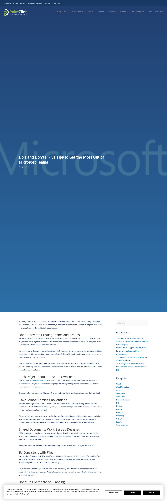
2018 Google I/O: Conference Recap (130, 363)
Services (101, 12)
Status (15, 3)
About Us (112, 12)
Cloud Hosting (77, 12)
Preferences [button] (24, 494)
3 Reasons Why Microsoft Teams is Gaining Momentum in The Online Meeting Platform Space (132, 341)
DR (117, 403)
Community (120, 393)
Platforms (124, 12)
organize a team (37, 380)
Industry (91, 12)
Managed (119, 412)
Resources (7, 3)
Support (23, 3)
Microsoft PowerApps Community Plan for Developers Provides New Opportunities (131, 351)
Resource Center (138, 12)
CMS (118, 390)
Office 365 (120, 419)
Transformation (122, 425)
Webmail (47, 3)
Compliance (120, 397)
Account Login (56, 3)
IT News (119, 409)
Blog (150, 12)
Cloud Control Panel (34, 3)
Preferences (113, 492)
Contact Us (159, 12)
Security (119, 422)
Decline (132, 492)
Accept (151, 492)
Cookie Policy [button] (70, 491)
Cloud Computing (122, 387)
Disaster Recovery (123, 400)
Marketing (120, 416)
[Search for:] (132, 323)
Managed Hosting (61, 12)
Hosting (119, 406)
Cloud (118, 384)
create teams (36, 338)
